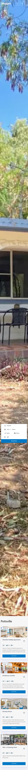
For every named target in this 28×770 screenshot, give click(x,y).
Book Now (14, 441)
